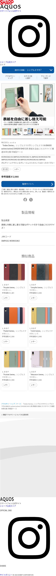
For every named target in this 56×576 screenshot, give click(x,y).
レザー (16, 169)
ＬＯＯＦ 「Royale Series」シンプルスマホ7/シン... (13, 287)
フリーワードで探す (46, 77)
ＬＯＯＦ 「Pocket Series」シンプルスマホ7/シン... (13, 374)
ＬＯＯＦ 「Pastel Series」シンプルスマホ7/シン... (14, 331)
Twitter (31, 200)
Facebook (26, 200)
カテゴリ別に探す (28, 77)
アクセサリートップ (10, 77)
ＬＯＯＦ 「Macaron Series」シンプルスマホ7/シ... (41, 374)
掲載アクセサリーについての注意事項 (15, 415)
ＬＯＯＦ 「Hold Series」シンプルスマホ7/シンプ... (41, 331)
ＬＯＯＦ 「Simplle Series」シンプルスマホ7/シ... (41, 287)
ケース (5, 169)
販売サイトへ (28, 184)
